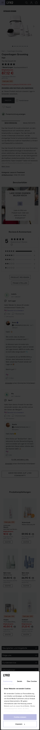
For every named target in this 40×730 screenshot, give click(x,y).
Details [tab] (19, 681)
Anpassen (18, 724)
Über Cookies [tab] (32, 681)
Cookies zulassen (20, 717)
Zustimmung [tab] (7, 681)
